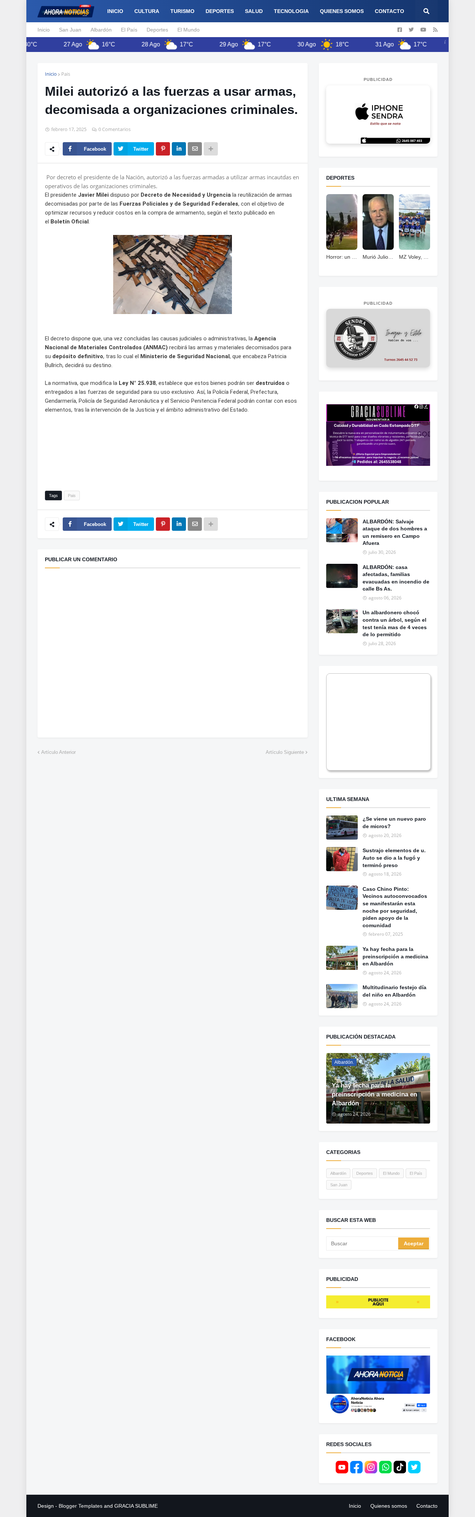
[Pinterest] (163, 149)
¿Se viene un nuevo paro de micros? (394, 822)
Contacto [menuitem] (389, 11)
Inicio (43, 30)
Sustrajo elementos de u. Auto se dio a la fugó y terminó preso (394, 857)
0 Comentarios (114, 129)
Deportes (157, 30)
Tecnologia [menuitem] (291, 11)
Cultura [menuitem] (146, 11)
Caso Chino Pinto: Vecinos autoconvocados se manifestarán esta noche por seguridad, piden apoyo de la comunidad (395, 907)
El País (129, 30)
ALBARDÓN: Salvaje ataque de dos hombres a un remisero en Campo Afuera (395, 532)
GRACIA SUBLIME (136, 1506)
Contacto (427, 1506)
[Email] (195, 149)
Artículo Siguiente (285, 752)
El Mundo (188, 30)
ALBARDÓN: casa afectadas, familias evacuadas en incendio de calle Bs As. (396, 578)
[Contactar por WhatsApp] (378, 114)
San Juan (70, 30)
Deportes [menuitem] (220, 11)
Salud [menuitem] (254, 11)
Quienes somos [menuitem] (342, 11)
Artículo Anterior (58, 752)
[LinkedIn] (179, 149)
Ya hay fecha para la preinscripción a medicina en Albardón (395, 956)
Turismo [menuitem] (182, 11)
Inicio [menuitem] (115, 11)
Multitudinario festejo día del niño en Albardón (394, 991)
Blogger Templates (80, 1506)
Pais (65, 74)
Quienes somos (388, 1506)
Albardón (101, 30)
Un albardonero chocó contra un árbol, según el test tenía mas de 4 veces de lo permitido (395, 623)
